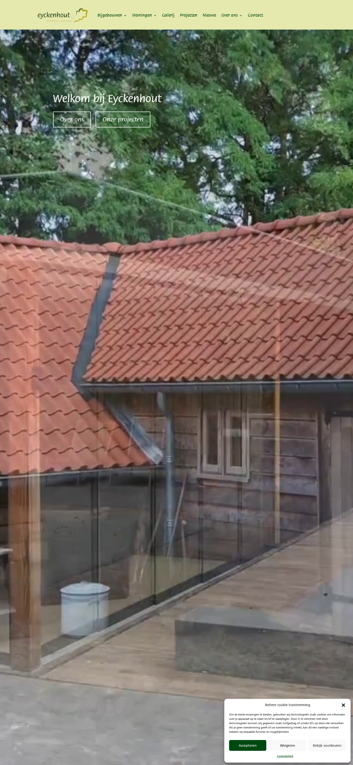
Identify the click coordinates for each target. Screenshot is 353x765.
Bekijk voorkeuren (327, 745)
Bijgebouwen (109, 15)
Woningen (142, 15)
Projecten (188, 15)
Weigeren (287, 745)
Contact (255, 15)
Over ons (229, 15)
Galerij (168, 15)
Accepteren (248, 745)
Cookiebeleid (285, 756)
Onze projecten (123, 119)
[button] (343, 705)
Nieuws (209, 15)
